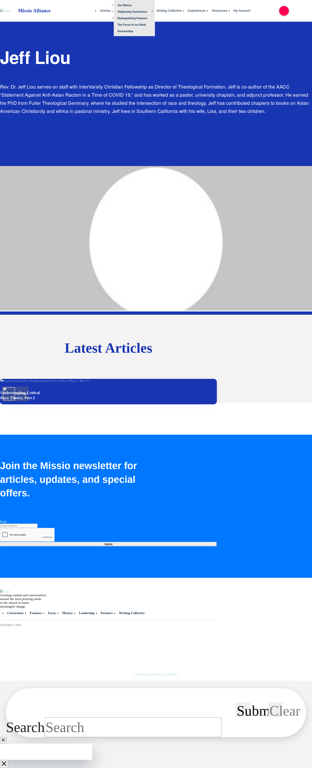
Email (3, 521)
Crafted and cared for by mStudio (156, 674)
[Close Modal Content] (3, 740)
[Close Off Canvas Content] (4, 764)
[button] (284, 11)
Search (25, 727)
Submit (108, 544)
